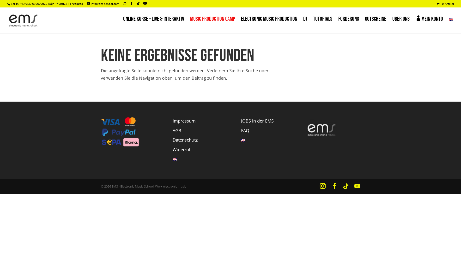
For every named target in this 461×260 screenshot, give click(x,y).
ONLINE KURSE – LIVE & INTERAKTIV (153, 19)
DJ (305, 19)
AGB (177, 130)
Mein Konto (429, 18)
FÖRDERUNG (348, 19)
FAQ (245, 130)
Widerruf (181, 149)
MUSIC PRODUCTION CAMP (212, 19)
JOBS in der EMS (257, 121)
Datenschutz (185, 140)
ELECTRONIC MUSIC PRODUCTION (269, 19)
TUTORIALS (322, 19)
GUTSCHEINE (375, 19)
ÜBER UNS (401, 19)
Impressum (184, 121)
